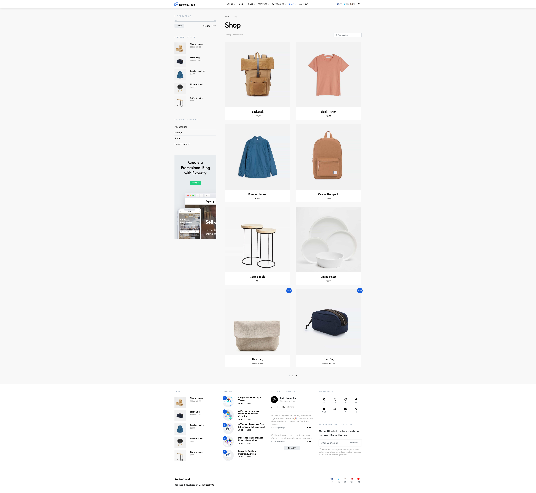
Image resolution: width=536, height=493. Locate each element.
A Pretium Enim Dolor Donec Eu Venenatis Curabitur (248, 413)
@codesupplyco (287, 401)
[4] (228, 441)
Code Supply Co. (288, 397)
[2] (228, 415)
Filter (179, 26)
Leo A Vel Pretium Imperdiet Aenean (247, 452)
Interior (178, 132)
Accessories (180, 126)
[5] (228, 455)
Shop (291, 4)
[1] (228, 401)
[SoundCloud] (334, 410)
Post (250, 4)
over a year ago (279, 428)
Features (262, 4)
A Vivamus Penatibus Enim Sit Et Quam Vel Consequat (251, 425)
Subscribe (353, 443)
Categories (278, 4)
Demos (230, 4)
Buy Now (303, 4)
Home (241, 4)
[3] (228, 428)
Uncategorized (182, 144)
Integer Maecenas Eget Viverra (249, 398)
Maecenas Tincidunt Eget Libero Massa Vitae (250, 439)
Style (177, 138)
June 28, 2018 (244, 403)
